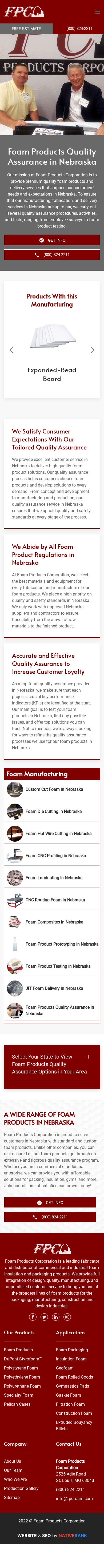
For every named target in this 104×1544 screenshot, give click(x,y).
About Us (12, 1461)
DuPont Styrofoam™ (23, 1358)
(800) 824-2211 (70, 1489)
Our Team (13, 1470)
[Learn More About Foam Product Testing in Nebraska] (52, 966)
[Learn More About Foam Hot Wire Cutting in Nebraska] (52, 833)
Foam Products (18, 1349)
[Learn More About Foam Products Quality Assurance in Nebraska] (52, 1010)
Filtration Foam (70, 1404)
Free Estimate (26, 28)
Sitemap (12, 1497)
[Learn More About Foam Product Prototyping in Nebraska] (52, 944)
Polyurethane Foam (22, 1386)
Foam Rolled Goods (74, 1377)
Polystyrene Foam (21, 1368)
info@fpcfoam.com (74, 1498)
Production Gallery (21, 1488)
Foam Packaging (72, 1349)
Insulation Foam (71, 1358)
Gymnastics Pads (72, 1386)
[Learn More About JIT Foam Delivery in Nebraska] (52, 988)
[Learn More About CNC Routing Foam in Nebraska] (52, 900)
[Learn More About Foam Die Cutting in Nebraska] (52, 811)
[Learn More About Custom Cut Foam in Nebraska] (52, 789)
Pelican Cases (17, 1404)
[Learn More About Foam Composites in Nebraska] (52, 922)
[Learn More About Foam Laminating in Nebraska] (52, 878)
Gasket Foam (68, 1395)
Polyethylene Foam (22, 1377)
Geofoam (65, 1368)
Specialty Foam (18, 1395)
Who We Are (15, 1479)
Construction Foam (74, 1413)
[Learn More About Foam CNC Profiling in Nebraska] (52, 855)
